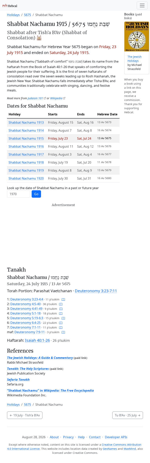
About (54, 437)
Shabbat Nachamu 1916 (26, 146)
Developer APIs (116, 437)
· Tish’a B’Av (25, 415)
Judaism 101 (35, 98)
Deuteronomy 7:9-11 (29, 332)
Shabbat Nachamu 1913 (26, 122)
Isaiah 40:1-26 (37, 340)
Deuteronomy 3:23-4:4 (26, 299)
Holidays (13, 15)
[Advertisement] (63, 235)
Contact (95, 437)
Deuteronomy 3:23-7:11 (96, 290)
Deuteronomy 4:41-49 (26, 308)
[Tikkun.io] (63, 299)
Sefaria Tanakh (18, 379)
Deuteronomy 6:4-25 (25, 322)
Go (36, 194)
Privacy (68, 437)
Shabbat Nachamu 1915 (26, 138)
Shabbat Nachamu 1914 (26, 130)
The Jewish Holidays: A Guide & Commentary (40, 358)
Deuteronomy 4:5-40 (25, 304)
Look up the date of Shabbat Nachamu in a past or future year (53, 188)
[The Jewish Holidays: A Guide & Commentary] (136, 36)
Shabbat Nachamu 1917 (26, 154)
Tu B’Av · (127, 415)
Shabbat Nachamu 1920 (26, 178)
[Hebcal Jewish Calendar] (9, 5)
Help (81, 437)
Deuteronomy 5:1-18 (25, 313)
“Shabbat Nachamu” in (50, 390)
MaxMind (130, 449)
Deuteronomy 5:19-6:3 (26, 318)
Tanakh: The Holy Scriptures (28, 369)
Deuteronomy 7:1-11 (25, 327)
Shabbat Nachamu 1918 (26, 162)
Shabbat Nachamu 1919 (26, 170)
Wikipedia (56, 98)
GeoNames (110, 449)
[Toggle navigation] (142, 5)
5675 (27, 15)
